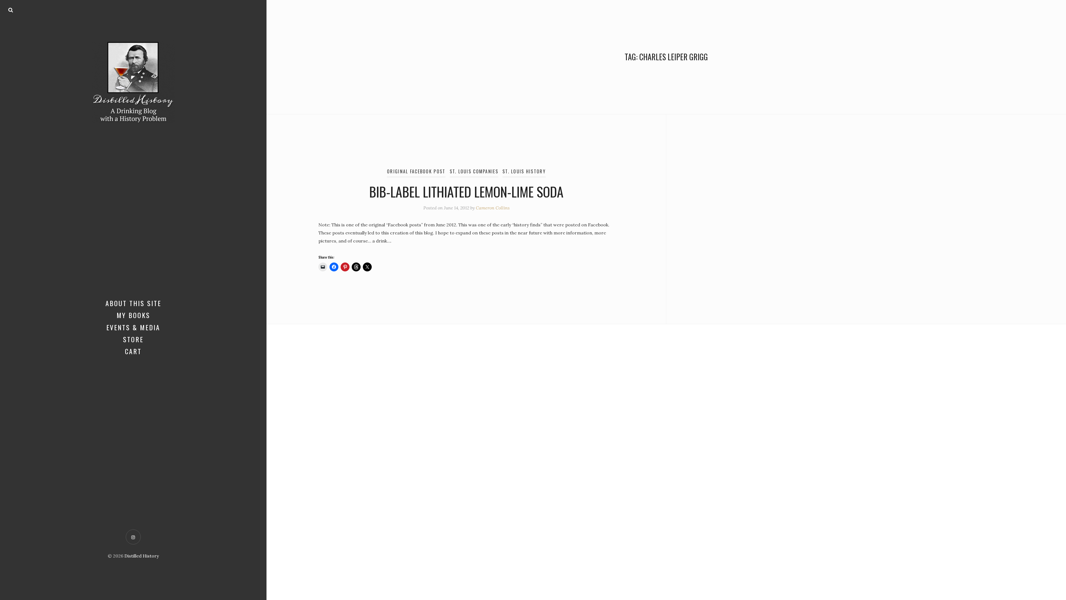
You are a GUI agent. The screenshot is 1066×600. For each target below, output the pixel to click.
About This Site (133, 303)
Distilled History (141, 556)
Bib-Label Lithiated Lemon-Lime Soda (466, 191)
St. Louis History (524, 171)
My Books (133, 315)
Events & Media (133, 327)
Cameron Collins (493, 208)
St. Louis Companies (474, 171)
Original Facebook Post (416, 171)
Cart (133, 351)
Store (133, 339)
